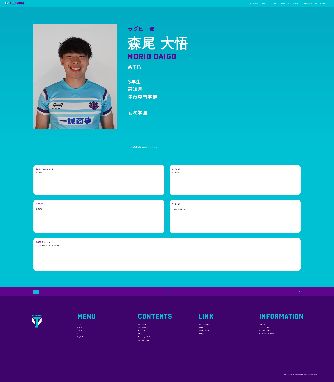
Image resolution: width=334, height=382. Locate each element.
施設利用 (201, 327)
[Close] (298, 292)
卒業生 (140, 333)
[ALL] (167, 292)
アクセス (201, 334)
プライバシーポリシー (265, 327)
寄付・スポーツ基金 (204, 324)
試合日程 (79, 327)
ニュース (79, 324)
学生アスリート (81, 337)
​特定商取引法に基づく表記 (266, 333)
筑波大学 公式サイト (204, 330)
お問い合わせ (263, 324)
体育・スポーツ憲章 (143, 340)
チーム (79, 333)
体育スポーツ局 (142, 324)
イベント (79, 330)
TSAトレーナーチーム (144, 337)
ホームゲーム (141, 330)
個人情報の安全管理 (264, 330)
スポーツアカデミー (143, 327)
